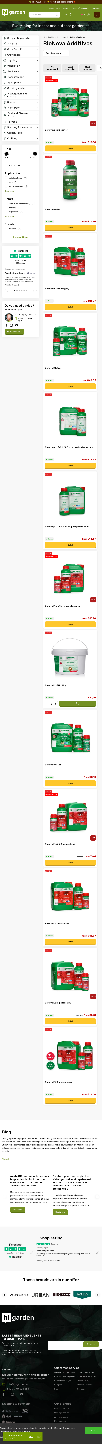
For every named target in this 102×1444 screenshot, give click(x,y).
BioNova (14, 228)
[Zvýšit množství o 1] (55, 704)
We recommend (52, 68)
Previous (5, 1197)
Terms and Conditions (86, 1377)
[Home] (43, 36)
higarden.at (63, 1417)
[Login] (89, 14)
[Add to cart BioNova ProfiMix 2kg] (77, 704)
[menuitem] (20, 38)
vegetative (15, 212)
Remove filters (20, 237)
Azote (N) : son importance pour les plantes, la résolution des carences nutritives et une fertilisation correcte (29, 1181)
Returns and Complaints (64, 1377)
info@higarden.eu (27, 314)
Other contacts (14, 331)
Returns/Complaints (81, 8)
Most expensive (87, 68)
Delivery (66, 8)
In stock (14, 165)
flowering (14, 207)
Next (97, 1197)
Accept (93, 1430)
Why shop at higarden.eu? (65, 1372)
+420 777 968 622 (25, 319)
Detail (70, 148)
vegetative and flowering (21, 203)
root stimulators (18, 186)
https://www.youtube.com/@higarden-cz (22, 1395)
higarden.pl (63, 1421)
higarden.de (64, 1413)
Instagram (12, 1395)
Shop (51, 8)
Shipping (58, 1385)
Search (57, 14)
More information (21, 1431)
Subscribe (91, 1344)
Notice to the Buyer (62, 1381)
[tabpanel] (29, 1193)
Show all (5, 1159)
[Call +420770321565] (71, 15)
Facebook (3, 1395)
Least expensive (70, 68)
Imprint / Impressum (85, 1372)
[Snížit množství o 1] (47, 704)
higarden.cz (64, 1408)
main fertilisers (17, 178)
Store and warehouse (86, 1385)
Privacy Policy (83, 1381)
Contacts (96, 8)
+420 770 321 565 (18, 1388)
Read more (17, 1210)
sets (12, 182)
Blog (58, 8)
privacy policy (8, 1345)
